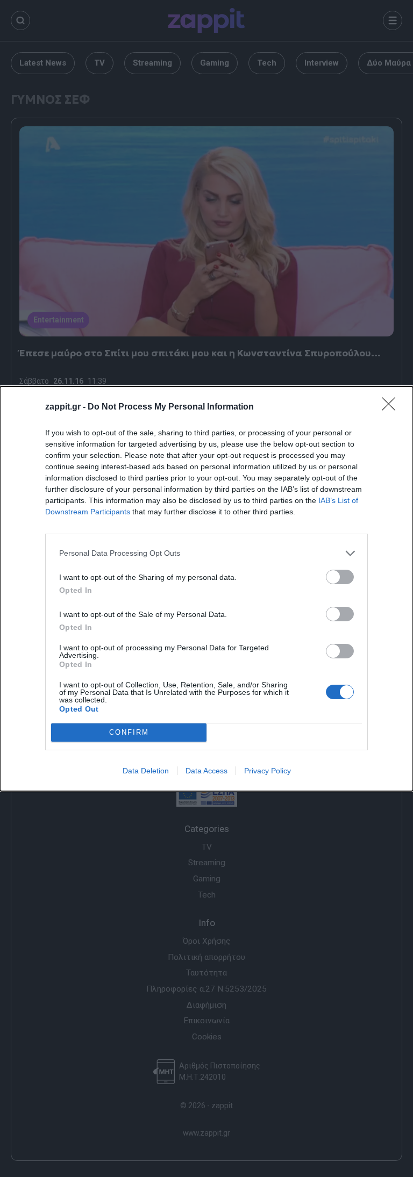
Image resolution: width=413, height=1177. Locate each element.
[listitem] (206, 553)
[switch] (340, 577)
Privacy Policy (267, 770)
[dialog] (206, 588)
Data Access (206, 770)
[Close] (392, 407)
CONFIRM (129, 732)
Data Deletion (146, 770)
